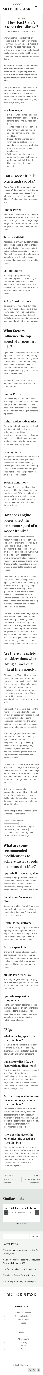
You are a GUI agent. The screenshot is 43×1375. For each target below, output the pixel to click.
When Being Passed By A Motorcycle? (19, 1275)
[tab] (17, 1223)
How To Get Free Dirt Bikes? (10, 1179)
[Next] (37, 1212)
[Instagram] (38, 1370)
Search (35, 1236)
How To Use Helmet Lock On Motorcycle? (21, 1269)
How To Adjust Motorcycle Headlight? (19, 1281)
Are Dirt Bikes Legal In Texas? (21, 1207)
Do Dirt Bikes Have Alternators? (32, 1179)
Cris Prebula (14, 31)
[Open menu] (37, 7)
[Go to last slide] (6, 1212)
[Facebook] (30, 1370)
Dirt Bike (21, 18)
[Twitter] (34, 1370)
